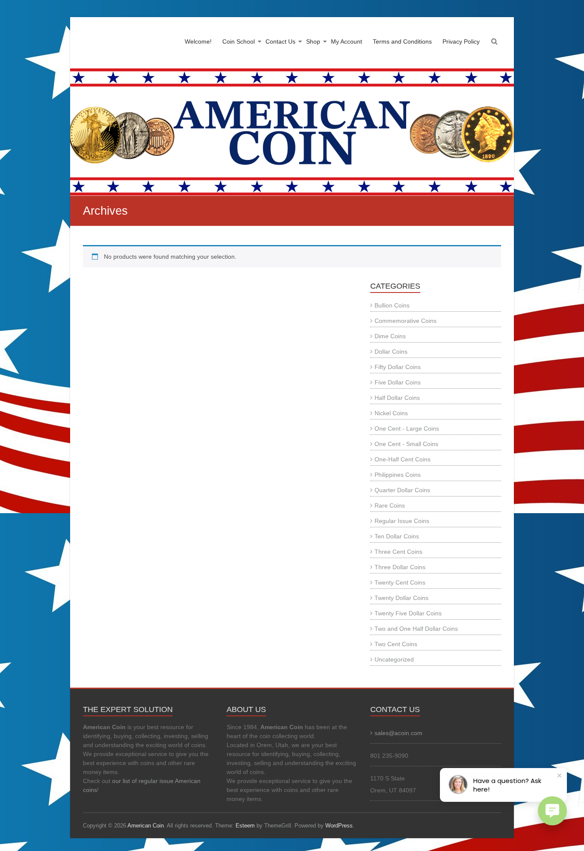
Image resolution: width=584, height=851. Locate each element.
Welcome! (198, 41)
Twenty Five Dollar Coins (408, 613)
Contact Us (280, 41)
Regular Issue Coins (402, 520)
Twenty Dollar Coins (401, 597)
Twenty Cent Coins (400, 582)
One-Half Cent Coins (403, 459)
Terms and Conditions (402, 41)
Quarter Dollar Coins (402, 490)
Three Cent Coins (398, 551)
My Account (346, 41)
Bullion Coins (392, 305)
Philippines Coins (398, 474)
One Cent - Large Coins (407, 428)
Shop (313, 41)
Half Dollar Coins (397, 397)
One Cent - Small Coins (406, 443)
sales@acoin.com (398, 733)
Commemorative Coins (406, 320)
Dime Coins (390, 336)
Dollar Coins (391, 351)
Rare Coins (390, 505)
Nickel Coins (391, 413)
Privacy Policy (461, 41)
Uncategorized (394, 659)
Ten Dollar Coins (397, 536)
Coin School (238, 41)
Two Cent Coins (396, 644)
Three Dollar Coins (400, 567)
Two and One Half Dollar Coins (416, 628)
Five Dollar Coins (398, 382)
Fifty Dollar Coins (398, 366)
